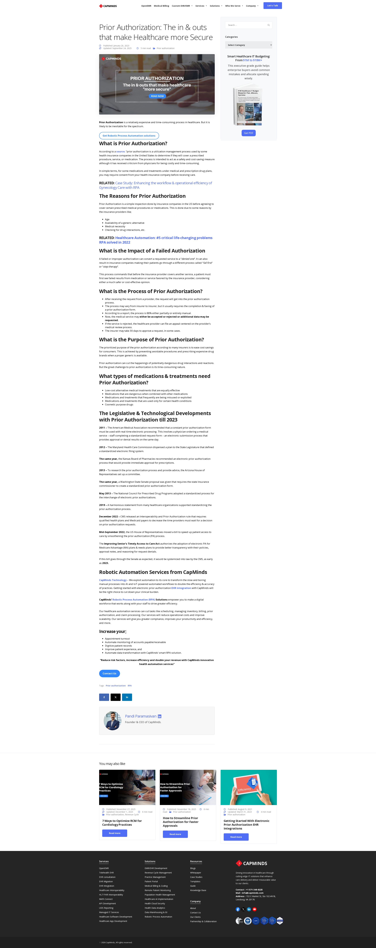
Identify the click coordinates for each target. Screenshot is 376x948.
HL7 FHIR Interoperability (111, 894)
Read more (114, 833)
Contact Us (195, 912)
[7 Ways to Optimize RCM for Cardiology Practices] (127, 787)
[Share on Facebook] (104, 697)
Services (199, 5)
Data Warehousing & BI (156, 912)
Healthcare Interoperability (111, 890)
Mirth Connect (106, 899)
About (193, 908)
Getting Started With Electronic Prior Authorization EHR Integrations (246, 824)
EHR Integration (106, 885)
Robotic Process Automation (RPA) (134, 599)
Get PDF (248, 133)
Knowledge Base (198, 890)
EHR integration (181, 588)
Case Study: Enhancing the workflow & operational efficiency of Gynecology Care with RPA (155, 185)
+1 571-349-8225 (254, 889)
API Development (107, 903)
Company (251, 5)
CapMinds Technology (113, 580)
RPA (130, 685)
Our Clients (195, 917)
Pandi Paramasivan (140, 716)
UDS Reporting (106, 907)
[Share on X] (116, 697)
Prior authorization (165, 48)
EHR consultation (107, 877)
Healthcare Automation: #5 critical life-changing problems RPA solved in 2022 (156, 240)
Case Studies (196, 877)
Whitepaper (195, 872)
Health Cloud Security (155, 903)
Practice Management (155, 877)
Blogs (193, 868)
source (120, 151)
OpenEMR (146, 5)
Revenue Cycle (132, 814)
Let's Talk (272, 5)
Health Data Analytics (155, 907)
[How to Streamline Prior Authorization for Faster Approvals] (188, 787)
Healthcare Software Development (115, 916)
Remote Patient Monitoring (158, 890)
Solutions (215, 5)
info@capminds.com (252, 893)
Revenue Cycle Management (158, 872)
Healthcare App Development (113, 921)
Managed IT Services (109, 912)
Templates (195, 881)
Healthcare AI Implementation (159, 899)
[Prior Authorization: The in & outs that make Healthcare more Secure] (157, 84)
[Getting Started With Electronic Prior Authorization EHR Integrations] (249, 787)
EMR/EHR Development (156, 868)
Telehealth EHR (106, 872)
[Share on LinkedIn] (127, 697)
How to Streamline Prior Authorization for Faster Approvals (180, 822)
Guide (193, 885)
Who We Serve (232, 5)
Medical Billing (161, 5)
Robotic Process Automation (158, 916)
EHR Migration (106, 881)
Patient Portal (151, 881)
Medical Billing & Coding (156, 885)
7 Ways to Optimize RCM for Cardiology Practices (122, 822)
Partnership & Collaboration (203, 921)
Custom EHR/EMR (181, 5)
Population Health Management (160, 894)
